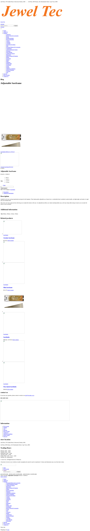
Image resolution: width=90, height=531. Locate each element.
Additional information (8, 193)
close (8, 529)
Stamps (7, 67)
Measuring (8, 54)
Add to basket (4, 188)
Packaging (8, 58)
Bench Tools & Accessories (12, 35)
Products (5, 33)
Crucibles (8, 43)
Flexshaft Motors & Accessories (13, 47)
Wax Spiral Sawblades (9, 386)
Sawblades (8, 65)
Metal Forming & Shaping (12, 56)
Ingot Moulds (9, 52)
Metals (7, 57)
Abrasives (8, 34)
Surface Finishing (10, 70)
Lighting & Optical (10, 53)
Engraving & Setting (10, 44)
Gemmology (9, 48)
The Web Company (25, 459)
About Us (5, 32)
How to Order (6, 75)
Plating (7, 60)
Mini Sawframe (7, 287)
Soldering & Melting (10, 68)
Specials (5, 73)
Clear (4, 185)
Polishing (8, 62)
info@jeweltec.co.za (29, 395)
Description (6, 192)
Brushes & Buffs (10, 38)
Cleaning (8, 42)
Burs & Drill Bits (10, 39)
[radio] (7, 178)
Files (7, 46)
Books (7, 37)
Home (4, 30)
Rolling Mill (9, 63)
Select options (16, 339)
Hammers (8, 51)
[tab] (46, 192)
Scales (7, 66)
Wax (7, 72)
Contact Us (5, 76)
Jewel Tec (3, 21)
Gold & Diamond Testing (12, 49)
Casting (8, 40)
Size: (2, 181)
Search (15, 25)
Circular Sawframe (8, 238)
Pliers (7, 61)
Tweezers (8, 71)
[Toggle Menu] (1, 28)
